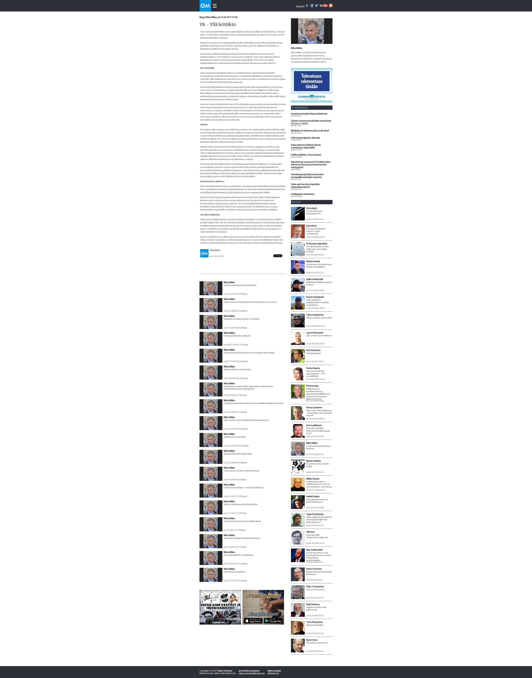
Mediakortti (273, 673)
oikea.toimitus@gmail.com (252, 673)
